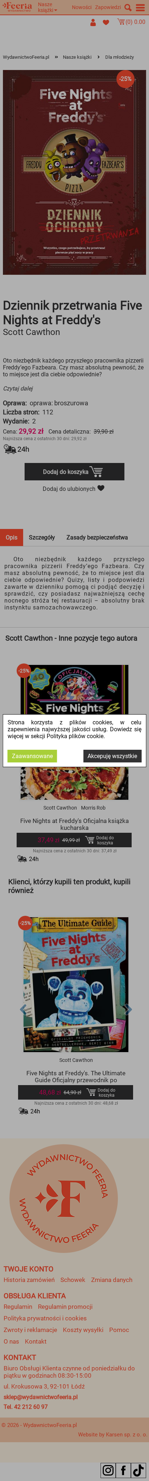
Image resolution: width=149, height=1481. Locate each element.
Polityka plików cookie (75, 736)
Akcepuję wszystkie (112, 756)
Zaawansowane (32, 756)
